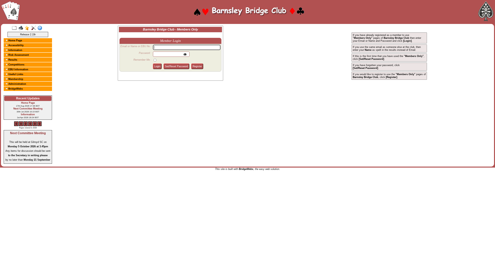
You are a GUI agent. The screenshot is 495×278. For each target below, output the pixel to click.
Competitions (16, 64)
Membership (15, 79)
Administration (17, 83)
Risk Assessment (18, 54)
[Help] (41, 28)
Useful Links (15, 74)
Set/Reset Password (176, 66)
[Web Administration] (34, 28)
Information (15, 50)
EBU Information (18, 69)
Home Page (15, 40)
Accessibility (16, 45)
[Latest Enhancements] (28, 28)
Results (12, 59)
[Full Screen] (15, 28)
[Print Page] (21, 28)
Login (157, 66)
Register (197, 66)
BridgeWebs (15, 88)
